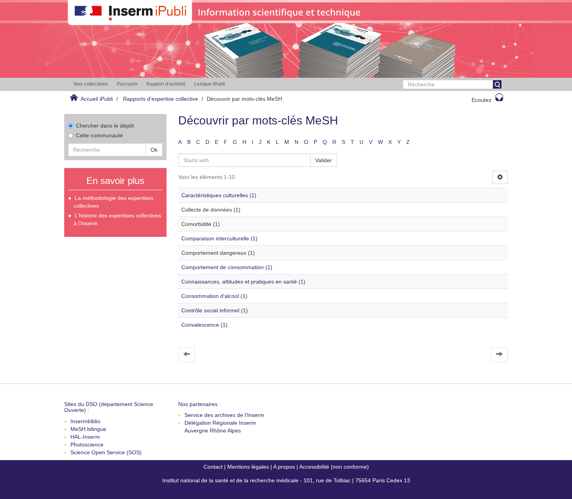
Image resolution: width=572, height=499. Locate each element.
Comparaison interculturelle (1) (219, 238)
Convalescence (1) (204, 325)
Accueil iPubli (97, 99)
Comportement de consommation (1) (226, 267)
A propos (284, 467)
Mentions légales (248, 467)
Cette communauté (99, 135)
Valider (323, 160)
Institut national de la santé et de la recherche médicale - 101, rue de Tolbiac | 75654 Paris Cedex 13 (286, 480)
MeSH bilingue (88, 429)
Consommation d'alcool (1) (214, 296)
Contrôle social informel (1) (214, 310)
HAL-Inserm (85, 437)
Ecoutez (481, 100)
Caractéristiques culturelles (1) (218, 195)
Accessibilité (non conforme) (334, 467)
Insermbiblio (85, 421)
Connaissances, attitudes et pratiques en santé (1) (243, 281)
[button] (91, 84)
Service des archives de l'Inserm (224, 415)
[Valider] (497, 84)
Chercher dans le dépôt (105, 126)
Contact (213, 467)
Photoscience (87, 444)
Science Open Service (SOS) (106, 452)
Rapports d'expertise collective (160, 99)
